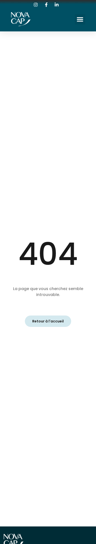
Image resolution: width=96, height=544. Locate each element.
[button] (80, 19)
